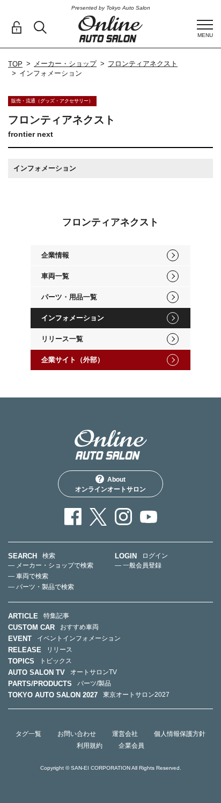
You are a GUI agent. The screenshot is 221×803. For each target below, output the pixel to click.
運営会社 (125, 734)
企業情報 (55, 255)
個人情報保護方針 (179, 734)
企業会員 (131, 745)
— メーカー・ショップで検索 (50, 565)
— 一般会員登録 (138, 565)
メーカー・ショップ (65, 64)
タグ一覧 (28, 734)
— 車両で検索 (28, 576)
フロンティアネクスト (143, 64)
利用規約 (89, 745)
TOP (15, 64)
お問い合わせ (76, 734)
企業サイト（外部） (72, 360)
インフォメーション (72, 318)
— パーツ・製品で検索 (41, 587)
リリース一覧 (62, 339)
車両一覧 (55, 276)
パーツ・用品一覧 (69, 297)
